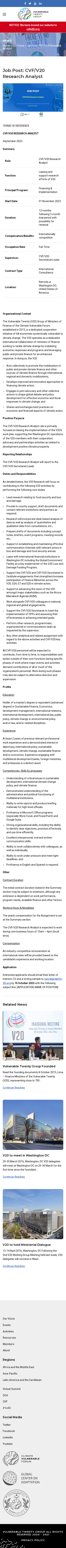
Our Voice (18, 45)
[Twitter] (30, 3)
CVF (5, 1401)
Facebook (9, 1431)
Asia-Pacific (10, 1373)
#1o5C (7, 1408)
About (6, 1350)
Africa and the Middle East (18, 1367)
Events (7, 1325)
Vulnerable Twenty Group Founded (29, 1066)
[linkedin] (40, 3)
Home (6, 45)
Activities (8, 1331)
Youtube (7, 1443)
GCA (5, 1395)
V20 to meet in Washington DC (26, 1155)
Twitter (7, 1424)
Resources (9, 1337)
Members (8, 1344)
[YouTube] (35, 3)
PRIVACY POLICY (33, 1540)
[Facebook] (25, 3)
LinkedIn (8, 1437)
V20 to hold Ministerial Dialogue (27, 1245)
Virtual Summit (12, 1388)
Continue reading (14, 1087)
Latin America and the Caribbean (22, 1380)
